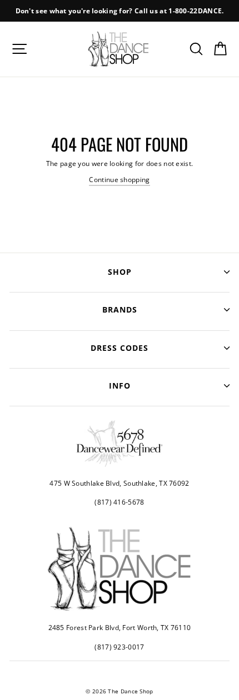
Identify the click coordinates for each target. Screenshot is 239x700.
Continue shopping (119, 179)
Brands (119, 309)
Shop (120, 271)
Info (120, 385)
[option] (119, 11)
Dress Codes (119, 348)
